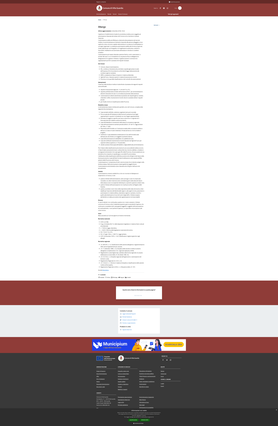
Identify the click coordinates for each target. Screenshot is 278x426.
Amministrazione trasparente (146, 397)
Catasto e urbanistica (123, 384)
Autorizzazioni (142, 384)
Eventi (162, 386)
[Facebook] (159, 8)
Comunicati (163, 374)
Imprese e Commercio (123, 379)
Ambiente (141, 379)
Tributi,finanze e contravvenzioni (147, 376)
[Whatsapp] (166, 8)
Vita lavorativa (121, 376)
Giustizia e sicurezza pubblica (146, 374)
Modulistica (105, 270)
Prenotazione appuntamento (125, 397)
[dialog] (139, 417)
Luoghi (162, 383)
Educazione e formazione (145, 371)
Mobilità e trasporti (122, 389)
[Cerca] (180, 8)
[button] (138, 423)
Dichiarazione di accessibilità (146, 407)
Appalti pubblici (121, 381)
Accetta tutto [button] (133, 420)
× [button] (276, 409)
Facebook (102, 277)
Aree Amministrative (101, 374)
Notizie (162, 371)
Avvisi (162, 376)
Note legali (142, 405)
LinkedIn (129, 277)
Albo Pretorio (142, 400)
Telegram (122, 277)
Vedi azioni (156, 25)
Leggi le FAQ (121, 402)
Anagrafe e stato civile (123, 371)
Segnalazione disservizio (124, 400)
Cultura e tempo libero (123, 374)
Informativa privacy (144, 402)
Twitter (108, 277)
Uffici (97, 376)
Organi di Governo (100, 371)
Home (99, 20)
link (153, 417)
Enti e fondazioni (100, 379)
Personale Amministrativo (102, 384)
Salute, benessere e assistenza (146, 381)
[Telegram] (163, 8)
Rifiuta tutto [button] (144, 420)
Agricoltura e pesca (144, 387)
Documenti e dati (100, 387)
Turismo (120, 387)
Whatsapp (115, 277)
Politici (98, 381)
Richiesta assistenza (123, 405)
